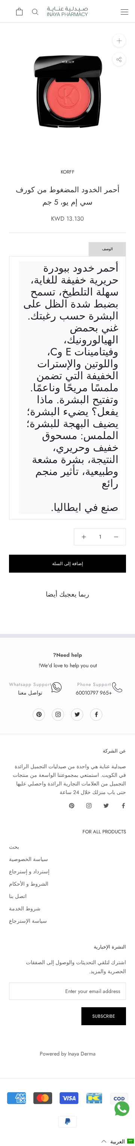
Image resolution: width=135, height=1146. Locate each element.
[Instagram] (58, 714)
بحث (14, 847)
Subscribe (103, 1016)
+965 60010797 (94, 692)
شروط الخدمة (24, 908)
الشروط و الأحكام (28, 884)
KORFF (68, 171)
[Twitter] (77, 714)
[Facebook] (96, 714)
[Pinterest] (39, 714)
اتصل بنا (18, 896)
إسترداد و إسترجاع (29, 871)
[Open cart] (19, 11)
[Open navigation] (124, 12)
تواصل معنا (30, 692)
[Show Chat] (122, 1108)
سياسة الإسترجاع (28, 921)
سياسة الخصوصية (28, 859)
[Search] (35, 11)
